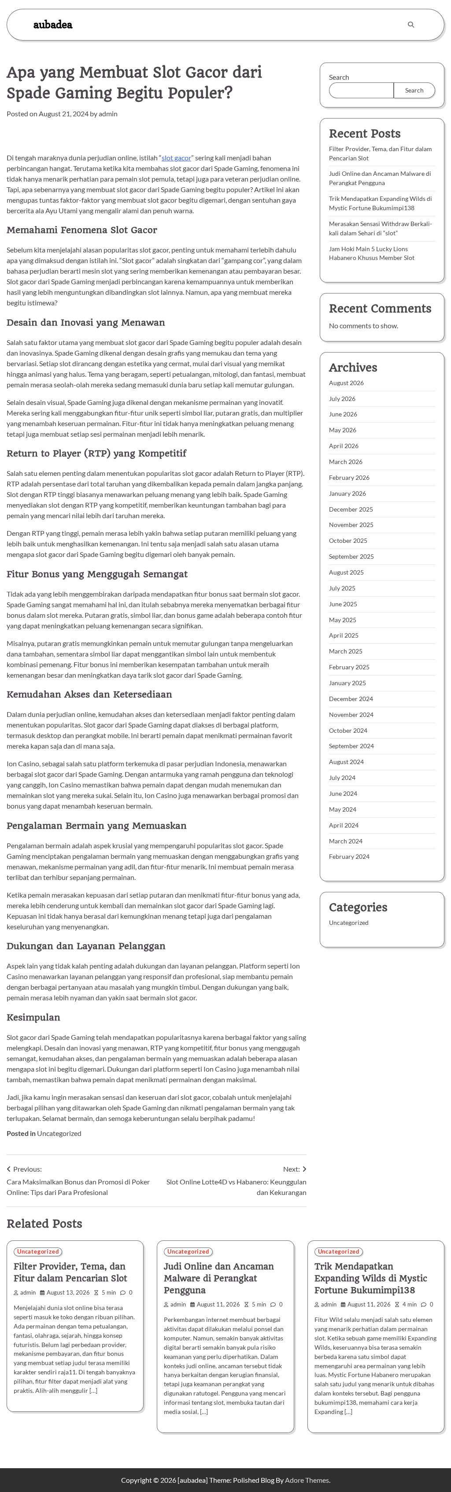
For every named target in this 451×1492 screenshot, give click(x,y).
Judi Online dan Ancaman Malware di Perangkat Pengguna (219, 1278)
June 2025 (343, 604)
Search (339, 77)
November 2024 (351, 714)
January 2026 (347, 493)
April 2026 (344, 445)
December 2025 (351, 509)
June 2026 (343, 414)
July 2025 (342, 588)
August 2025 (346, 572)
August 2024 (346, 761)
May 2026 (342, 430)
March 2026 (345, 461)
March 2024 (345, 841)
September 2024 (351, 746)
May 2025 (342, 620)
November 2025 (351, 524)
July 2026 (342, 398)
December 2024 (351, 698)
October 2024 (348, 730)
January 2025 (347, 683)
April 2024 (344, 825)
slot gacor (176, 157)
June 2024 (343, 793)
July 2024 (342, 777)
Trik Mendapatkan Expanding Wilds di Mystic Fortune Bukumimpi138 (370, 1278)
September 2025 (351, 556)
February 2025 (349, 667)
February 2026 (349, 477)
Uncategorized (59, 1133)
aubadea (52, 24)
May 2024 (342, 809)
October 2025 (348, 540)
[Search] (411, 24)
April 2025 (344, 635)
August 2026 (346, 382)
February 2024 (349, 856)
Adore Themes (307, 1480)
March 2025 (345, 651)
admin (108, 113)
